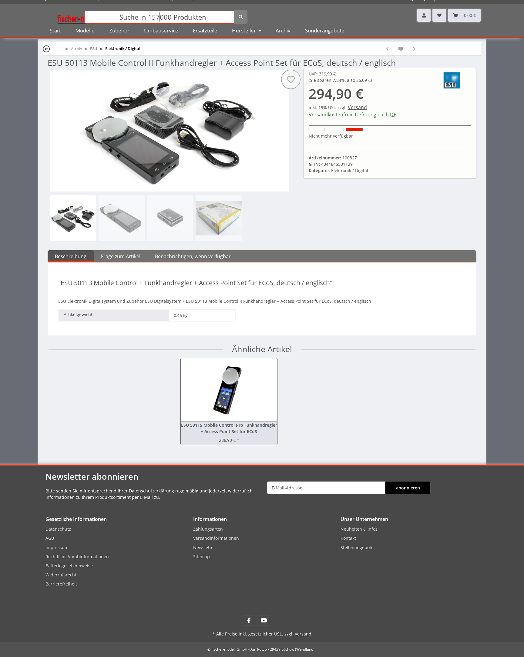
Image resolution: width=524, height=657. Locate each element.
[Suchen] (240, 17)
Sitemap (201, 556)
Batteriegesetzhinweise (69, 566)
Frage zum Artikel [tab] (120, 256)
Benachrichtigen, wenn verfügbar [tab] (193, 256)
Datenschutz (58, 529)
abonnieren (408, 488)
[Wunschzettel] (439, 15)
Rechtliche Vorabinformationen (77, 556)
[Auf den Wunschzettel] (290, 79)
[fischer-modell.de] (78, 16)
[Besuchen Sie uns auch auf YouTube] (263, 620)
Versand (357, 107)
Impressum (57, 547)
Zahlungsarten (208, 529)
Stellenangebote (357, 547)
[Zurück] (46, 49)
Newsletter (204, 547)
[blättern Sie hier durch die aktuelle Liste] (401, 48)
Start (55, 30)
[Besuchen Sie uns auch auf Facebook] (249, 620)
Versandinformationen (216, 538)
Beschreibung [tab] (70, 256)
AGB (49, 538)
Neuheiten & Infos (359, 529)
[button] (424, 15)
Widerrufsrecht (60, 575)
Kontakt (348, 538)
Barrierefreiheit (61, 584)
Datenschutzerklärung (151, 491)
